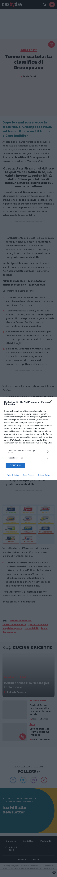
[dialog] (28, 438)
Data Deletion (13, 475)
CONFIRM (15, 465)
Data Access (28, 475)
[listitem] (28, 452)
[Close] (51, 402)
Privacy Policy (44, 475)
